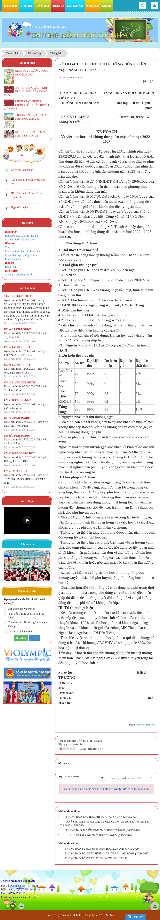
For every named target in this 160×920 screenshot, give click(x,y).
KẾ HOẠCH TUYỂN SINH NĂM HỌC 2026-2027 (31, 134)
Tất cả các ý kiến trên (20, 631)
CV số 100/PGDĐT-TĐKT (19, 453)
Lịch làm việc (75, 5)
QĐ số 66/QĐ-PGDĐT (17, 347)
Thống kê (58, 5)
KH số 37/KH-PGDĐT (17, 329)
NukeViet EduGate (70, 915)
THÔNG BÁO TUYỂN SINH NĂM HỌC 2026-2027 (95, 830)
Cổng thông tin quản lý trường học (28, 181)
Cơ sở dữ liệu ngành (22, 169)
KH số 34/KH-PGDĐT (17, 418)
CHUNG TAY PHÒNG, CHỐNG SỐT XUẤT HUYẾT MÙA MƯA (26, 105)
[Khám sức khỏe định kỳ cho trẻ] (27, 565)
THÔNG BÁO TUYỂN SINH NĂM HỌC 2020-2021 (94, 848)
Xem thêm (92, 5)
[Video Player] (27, 520)
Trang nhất (10, 5)
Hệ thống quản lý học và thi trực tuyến (26, 195)
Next (45, 566)
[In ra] (145, 81)
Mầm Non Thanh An (145, 724)
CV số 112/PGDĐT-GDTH (19, 382)
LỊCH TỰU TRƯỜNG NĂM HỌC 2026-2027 (91, 835)
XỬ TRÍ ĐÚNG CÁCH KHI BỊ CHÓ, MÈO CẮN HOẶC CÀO (25, 91)
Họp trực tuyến (19, 207)
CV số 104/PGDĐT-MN (18, 400)
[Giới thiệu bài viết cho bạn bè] (139, 81)
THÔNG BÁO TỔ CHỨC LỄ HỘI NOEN (88, 858)
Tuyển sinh (42, 5)
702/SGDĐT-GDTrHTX (18, 296)
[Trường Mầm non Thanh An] (15, 29)
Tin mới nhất (27, 62)
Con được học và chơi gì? (22, 608)
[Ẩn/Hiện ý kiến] (102, 778)
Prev (9, 566)
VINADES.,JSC (105, 915)
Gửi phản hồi (138, 916)
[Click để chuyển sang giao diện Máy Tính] (21, 906)
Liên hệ (106, 5)
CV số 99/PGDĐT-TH (17, 471)
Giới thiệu (26, 5)
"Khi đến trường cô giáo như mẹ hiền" (26, 615)
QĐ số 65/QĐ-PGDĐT (17, 364)
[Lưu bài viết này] (152, 81)
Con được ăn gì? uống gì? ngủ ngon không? (28, 624)
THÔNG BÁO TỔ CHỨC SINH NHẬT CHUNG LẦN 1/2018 (99, 853)
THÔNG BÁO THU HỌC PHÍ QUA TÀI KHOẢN (94, 816)
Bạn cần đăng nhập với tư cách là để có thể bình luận (105, 789)
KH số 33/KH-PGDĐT (17, 435)
